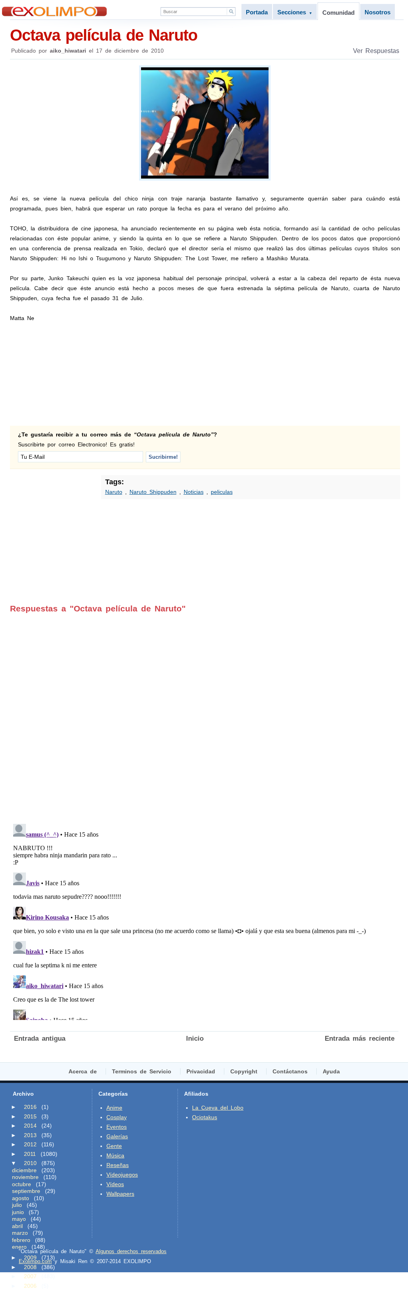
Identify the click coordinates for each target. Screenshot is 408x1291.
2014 (30, 1125)
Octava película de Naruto (103, 35)
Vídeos (115, 1184)
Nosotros (377, 12)
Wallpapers (120, 1194)
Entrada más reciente (359, 1038)
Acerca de (83, 1071)
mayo (19, 1219)
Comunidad (338, 12)
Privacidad (200, 1071)
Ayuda (331, 1071)
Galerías (117, 1136)
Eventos (116, 1127)
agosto (20, 1198)
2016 (30, 1107)
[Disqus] (204, 713)
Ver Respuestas (376, 50)
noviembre (25, 1177)
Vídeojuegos (122, 1174)
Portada (257, 12)
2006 (30, 1286)
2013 (30, 1135)
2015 (30, 1116)
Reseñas (117, 1165)
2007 (30, 1276)
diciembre (24, 1170)
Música (115, 1155)
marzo (20, 1233)
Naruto (113, 492)
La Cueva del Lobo (217, 1107)
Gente (114, 1146)
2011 (30, 1154)
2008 (30, 1267)
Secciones (294, 12)
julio (17, 1205)
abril (17, 1226)
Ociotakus (204, 1117)
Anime (114, 1107)
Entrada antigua (39, 1038)
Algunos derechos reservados (131, 1251)
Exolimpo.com (35, 1261)
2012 (30, 1144)
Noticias (194, 492)
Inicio (195, 1038)
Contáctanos (290, 1071)
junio (18, 1212)
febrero (21, 1240)
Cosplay (116, 1117)
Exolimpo (54, 11)
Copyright (243, 1071)
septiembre (26, 1191)
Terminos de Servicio (141, 1071)
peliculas (222, 492)
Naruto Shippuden (153, 492)
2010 (30, 1163)
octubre (21, 1184)
